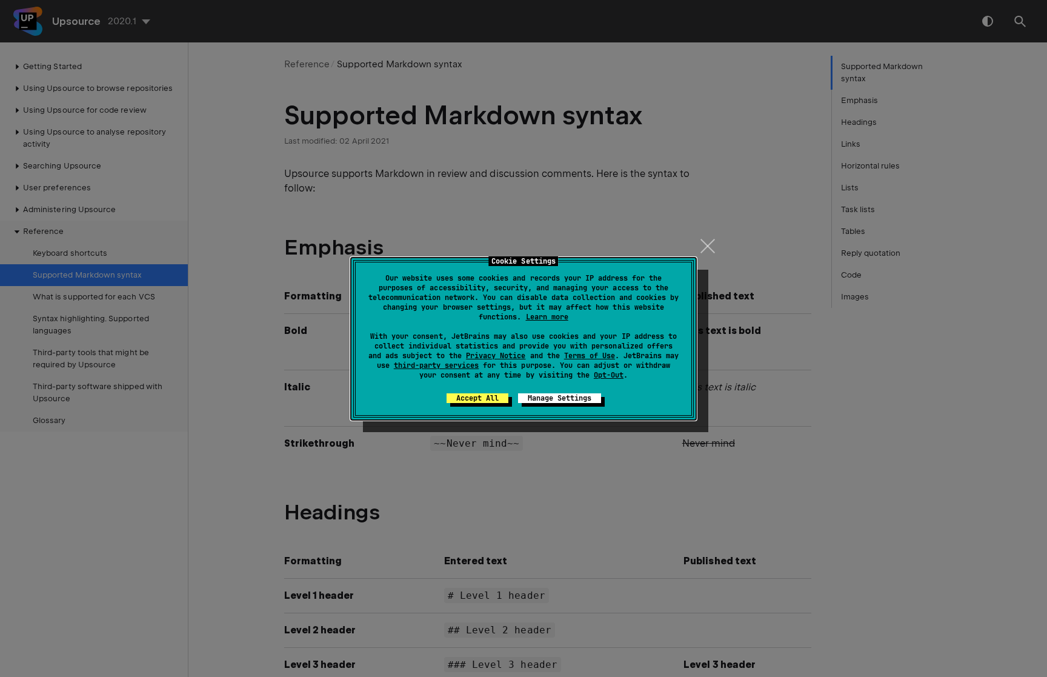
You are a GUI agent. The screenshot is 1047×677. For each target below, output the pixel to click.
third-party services (436, 365)
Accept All (477, 398)
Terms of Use (589, 356)
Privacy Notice (495, 356)
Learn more (547, 317)
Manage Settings (559, 398)
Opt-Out (608, 375)
